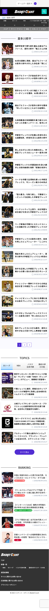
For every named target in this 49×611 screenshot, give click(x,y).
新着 (5, 21)
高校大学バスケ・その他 (37, 568)
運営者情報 (5, 572)
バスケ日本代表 (34, 21)
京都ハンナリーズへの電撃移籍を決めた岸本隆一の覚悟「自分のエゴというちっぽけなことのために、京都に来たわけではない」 (30, 535)
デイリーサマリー (17, 29)
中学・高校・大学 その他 (44, 21)
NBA (24, 21)
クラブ (43, 29)
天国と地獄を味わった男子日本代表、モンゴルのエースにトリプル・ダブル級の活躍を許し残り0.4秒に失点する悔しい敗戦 (30, 476)
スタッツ (35, 29)
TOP (2, 560)
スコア (5, 29)
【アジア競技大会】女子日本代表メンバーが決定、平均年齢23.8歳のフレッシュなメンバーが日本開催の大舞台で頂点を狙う (30, 521)
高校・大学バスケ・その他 (23, 510)
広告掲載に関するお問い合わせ (12, 580)
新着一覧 (4, 564)
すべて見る (24, 452)
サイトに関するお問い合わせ (11, 576)
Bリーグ (14, 21)
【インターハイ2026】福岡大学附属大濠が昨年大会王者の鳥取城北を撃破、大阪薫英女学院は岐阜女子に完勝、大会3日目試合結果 (30, 506)
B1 (18, 540)
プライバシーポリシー (9, 585)
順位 (27, 29)
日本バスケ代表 (19, 481)
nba (18, 365)
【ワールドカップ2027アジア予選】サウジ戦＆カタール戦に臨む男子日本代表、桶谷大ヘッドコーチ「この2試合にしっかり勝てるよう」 (30, 491)
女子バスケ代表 (19, 525)
